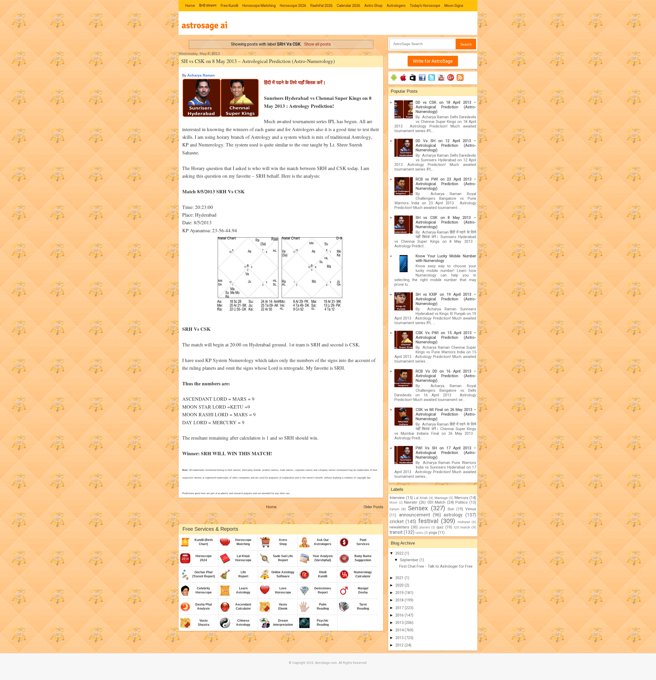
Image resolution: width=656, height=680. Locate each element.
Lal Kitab (421, 498)
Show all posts (317, 44)
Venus (470, 509)
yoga (433, 532)
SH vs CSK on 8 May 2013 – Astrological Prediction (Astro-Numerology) (258, 61)
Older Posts (373, 507)
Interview (397, 497)
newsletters (399, 527)
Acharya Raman (201, 75)
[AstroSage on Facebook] (422, 81)
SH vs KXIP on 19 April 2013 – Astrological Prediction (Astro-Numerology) (446, 299)
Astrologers (396, 6)
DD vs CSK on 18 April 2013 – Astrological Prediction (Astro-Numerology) (446, 107)
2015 (400, 622)
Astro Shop (373, 6)
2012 (400, 645)
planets (424, 527)
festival (428, 521)
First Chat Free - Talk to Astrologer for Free (436, 566)
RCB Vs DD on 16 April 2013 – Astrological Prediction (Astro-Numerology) (446, 376)
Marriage (441, 498)
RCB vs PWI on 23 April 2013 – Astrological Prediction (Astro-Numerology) (446, 184)
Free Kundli (229, 6)
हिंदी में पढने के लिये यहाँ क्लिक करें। (295, 82)
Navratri (410, 502)
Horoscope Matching (259, 6)
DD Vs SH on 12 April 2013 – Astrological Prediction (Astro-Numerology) (446, 145)
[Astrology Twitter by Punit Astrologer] (431, 81)
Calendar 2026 (348, 6)
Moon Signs (453, 6)
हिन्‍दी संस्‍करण (208, 6)
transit (396, 532)
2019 (400, 592)
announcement (414, 514)
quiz (440, 527)
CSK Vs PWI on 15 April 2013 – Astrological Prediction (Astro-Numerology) (446, 337)
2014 (400, 630)
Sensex (418, 508)
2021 (400, 578)
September (409, 560)
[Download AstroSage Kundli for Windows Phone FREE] (412, 81)
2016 (400, 615)
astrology (453, 514)
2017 (400, 607)
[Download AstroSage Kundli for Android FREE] (393, 81)
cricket (396, 521)
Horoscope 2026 (293, 6)
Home (190, 6)
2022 (400, 553)
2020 (400, 585)
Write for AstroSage (433, 61)
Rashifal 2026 (321, 6)
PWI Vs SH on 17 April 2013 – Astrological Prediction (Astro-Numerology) (446, 453)
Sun (451, 509)
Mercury (461, 497)
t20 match (462, 527)
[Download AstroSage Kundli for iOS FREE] (403, 81)
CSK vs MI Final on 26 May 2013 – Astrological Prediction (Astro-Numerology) (446, 414)
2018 (400, 600)
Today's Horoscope (425, 6)
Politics (461, 502)
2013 (400, 637)
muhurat (464, 522)
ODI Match (436, 502)
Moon (393, 502)
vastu (419, 533)
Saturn (394, 509)
